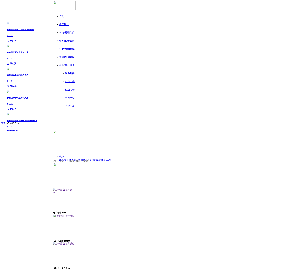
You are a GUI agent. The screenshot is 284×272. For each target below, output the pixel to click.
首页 (3, 123)
